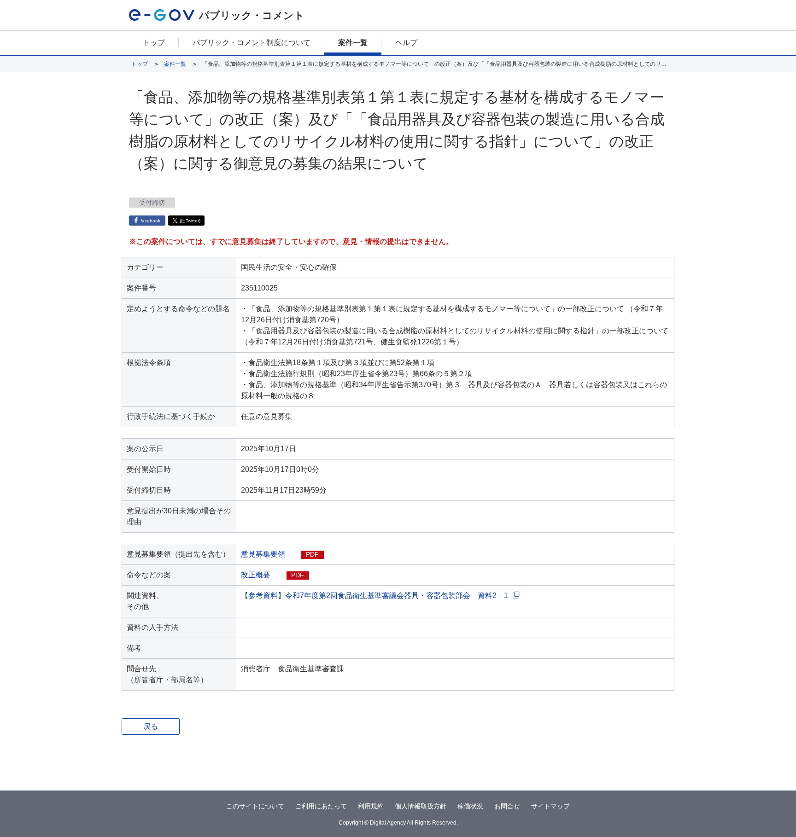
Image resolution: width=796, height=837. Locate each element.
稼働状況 (470, 806)
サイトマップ (550, 806)
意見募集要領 (263, 554)
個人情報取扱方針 (420, 806)
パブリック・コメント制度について (251, 42)
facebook (150, 220)
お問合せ (507, 806)
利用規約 (371, 806)
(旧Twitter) (190, 220)
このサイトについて (255, 806)
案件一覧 (353, 42)
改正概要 (255, 575)
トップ (154, 42)
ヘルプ (406, 42)
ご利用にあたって (321, 806)
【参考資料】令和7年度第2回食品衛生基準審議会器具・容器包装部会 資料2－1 (374, 595)
